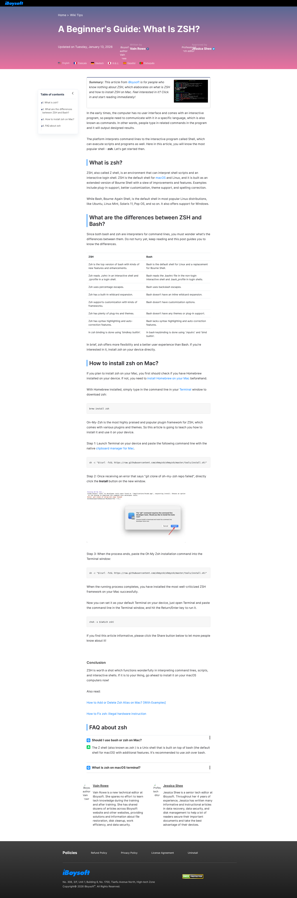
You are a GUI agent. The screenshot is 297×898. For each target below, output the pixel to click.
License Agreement (162, 852)
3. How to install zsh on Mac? (58, 119)
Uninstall (193, 852)
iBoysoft (134, 82)
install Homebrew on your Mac (168, 378)
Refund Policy (99, 852)
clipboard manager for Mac (115, 448)
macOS (161, 178)
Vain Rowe (138, 48)
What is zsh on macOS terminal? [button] (113, 767)
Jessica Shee (202, 48)
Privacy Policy (129, 852)
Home (62, 15)
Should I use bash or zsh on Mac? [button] (114, 740)
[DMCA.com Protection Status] (192, 873)
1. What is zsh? (50, 102)
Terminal (185, 389)
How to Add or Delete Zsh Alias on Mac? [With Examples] (126, 702)
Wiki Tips (76, 15)
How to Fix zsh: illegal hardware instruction (116, 714)
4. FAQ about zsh (51, 125)
